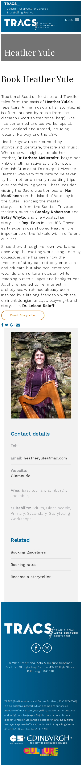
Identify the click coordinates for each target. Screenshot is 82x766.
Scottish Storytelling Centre (26, 8)
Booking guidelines (28, 552)
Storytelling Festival (20, 12)
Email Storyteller (23, 315)
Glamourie (20, 476)
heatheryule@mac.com (45, 458)
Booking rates (24, 564)
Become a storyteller (31, 576)
